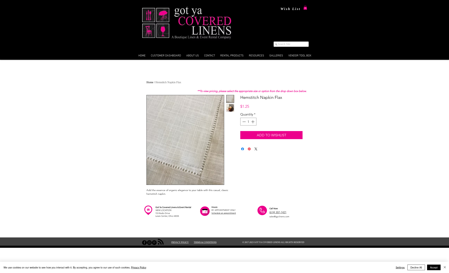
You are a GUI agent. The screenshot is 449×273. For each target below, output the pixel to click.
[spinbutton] (248, 121)
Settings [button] (400, 267)
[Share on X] (256, 149)
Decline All (416, 267)
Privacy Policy (138, 267)
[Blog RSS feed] (161, 242)
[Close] (445, 267)
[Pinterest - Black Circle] (154, 242)
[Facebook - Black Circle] (144, 242)
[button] (305, 7)
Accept (434, 267)
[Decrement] (244, 121)
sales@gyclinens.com (279, 216)
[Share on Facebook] (242, 149)
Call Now (273, 208)
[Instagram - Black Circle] (149, 242)
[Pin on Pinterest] (249, 149)
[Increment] (253, 121)
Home (149, 82)
